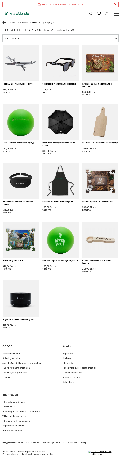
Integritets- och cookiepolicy (16, 421)
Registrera (67, 353)
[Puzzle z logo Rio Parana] (21, 240)
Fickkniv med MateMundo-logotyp (18, 84)
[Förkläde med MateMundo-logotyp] (60, 181)
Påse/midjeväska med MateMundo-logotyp (18, 203)
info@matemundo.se (12, 442)
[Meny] (116, 13)
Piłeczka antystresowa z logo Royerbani (60, 260)
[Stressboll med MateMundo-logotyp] (21, 122)
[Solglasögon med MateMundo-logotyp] (60, 63)
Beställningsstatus (11, 353)
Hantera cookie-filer (12, 430)
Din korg (66, 358)
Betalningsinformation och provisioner (21, 411)
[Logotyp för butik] (17, 13)
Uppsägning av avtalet (13, 425)
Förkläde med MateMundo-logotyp (57, 202)
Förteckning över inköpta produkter (79, 367)
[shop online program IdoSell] (103, 453)
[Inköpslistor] (99, 13)
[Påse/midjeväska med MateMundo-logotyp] (21, 181)
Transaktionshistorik (72, 372)
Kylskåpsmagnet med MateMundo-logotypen (97, 85)
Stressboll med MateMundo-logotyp (18, 143)
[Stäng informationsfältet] (115, 4)
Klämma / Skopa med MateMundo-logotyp (97, 261)
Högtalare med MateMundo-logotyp (18, 319)
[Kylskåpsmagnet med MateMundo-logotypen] (100, 63)
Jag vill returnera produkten (16, 367)
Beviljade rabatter (71, 377)
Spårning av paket (11, 358)
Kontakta (6, 377)
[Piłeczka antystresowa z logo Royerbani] (60, 240)
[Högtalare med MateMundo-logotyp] (21, 298)
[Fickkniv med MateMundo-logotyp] (21, 63)
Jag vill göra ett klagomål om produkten (22, 363)
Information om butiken (13, 402)
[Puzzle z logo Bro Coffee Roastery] (100, 181)
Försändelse (8, 406)
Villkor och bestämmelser (14, 416)
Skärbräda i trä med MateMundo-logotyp (100, 143)
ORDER (7, 346)
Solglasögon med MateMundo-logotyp (59, 84)
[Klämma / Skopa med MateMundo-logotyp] (100, 240)
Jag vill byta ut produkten (14, 372)
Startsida (13, 23)
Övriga (34, 23)
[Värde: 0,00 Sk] (107, 13)
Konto (66, 346)
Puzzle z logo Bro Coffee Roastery (97, 202)
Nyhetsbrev (68, 382)
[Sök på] (91, 13)
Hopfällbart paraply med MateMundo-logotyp (58, 144)
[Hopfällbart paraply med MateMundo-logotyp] (60, 122)
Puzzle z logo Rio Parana (13, 260)
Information (10, 394)
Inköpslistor (68, 363)
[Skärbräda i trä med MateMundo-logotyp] (100, 122)
